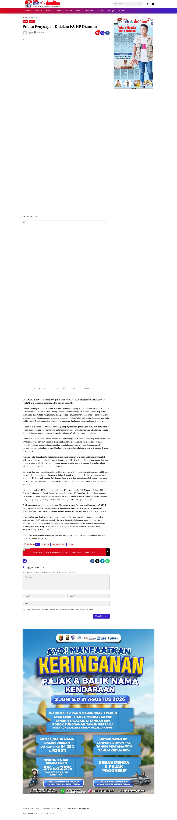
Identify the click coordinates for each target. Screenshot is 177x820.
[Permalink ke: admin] (26, 33)
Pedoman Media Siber (31, 809)
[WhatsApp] (107, 561)
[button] (140, 4)
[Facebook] (92, 561)
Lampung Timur (59, 544)
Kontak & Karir (70, 809)
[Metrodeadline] (42, 4)
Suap (71, 544)
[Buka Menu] (152, 3)
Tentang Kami (84, 809)
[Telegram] (102, 561)
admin (31, 32)
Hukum (32, 21)
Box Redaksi (57, 809)
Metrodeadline (28, 813)
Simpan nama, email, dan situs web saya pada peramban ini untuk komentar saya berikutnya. (60, 610)
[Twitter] (97, 561)
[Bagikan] (107, 33)
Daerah (25, 21)
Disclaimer (45, 809)
